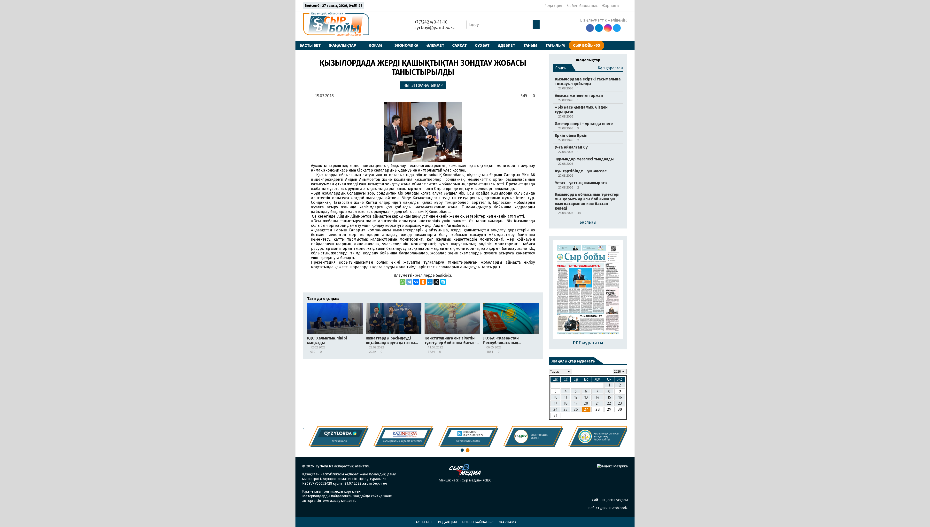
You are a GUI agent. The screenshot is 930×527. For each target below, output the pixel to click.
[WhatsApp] (402, 282)
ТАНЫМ (530, 45)
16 (620, 397)
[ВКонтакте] (416, 282)
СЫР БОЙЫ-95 (586, 45)
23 (620, 403)
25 (565, 409)
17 (555, 403)
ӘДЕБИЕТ (506, 45)
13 (586, 397)
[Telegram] (409, 282)
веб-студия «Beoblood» (608, 507)
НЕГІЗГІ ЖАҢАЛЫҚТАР (423, 85)
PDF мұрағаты (588, 343)
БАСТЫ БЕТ (310, 45)
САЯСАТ (459, 45)
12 (576, 397)
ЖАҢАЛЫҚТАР (342, 45)
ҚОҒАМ (375, 45)
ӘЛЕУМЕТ (435, 45)
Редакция (553, 5)
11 (565, 397)
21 (597, 403)
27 (586, 409)
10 (556, 397)
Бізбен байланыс (582, 5)
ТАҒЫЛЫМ (555, 45)
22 (609, 403)
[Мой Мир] (430, 282)
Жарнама (610, 5)
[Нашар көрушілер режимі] (624, 5)
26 (576, 409)
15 (609, 397)
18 (565, 403)
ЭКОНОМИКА (406, 45)
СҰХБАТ (482, 45)
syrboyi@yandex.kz (434, 27)
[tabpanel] (595, 436)
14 (597, 397)
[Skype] (443, 282)
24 (555, 409)
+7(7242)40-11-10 (430, 22)
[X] (436, 282)
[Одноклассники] (423, 282)
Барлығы (588, 222)
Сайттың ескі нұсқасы (610, 499)
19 (576, 403)
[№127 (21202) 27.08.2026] (588, 290)
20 (586, 403)
